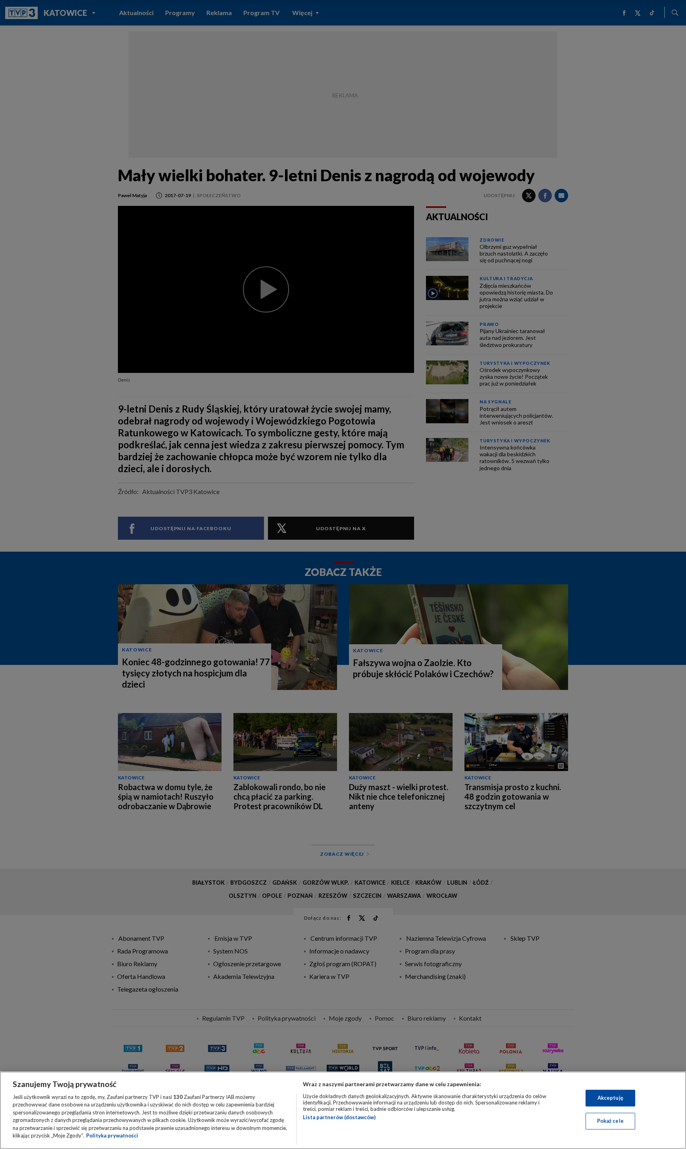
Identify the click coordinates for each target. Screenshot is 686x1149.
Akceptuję (610, 1098)
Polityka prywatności (112, 1135)
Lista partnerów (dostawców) (339, 1117)
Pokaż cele (610, 1121)
